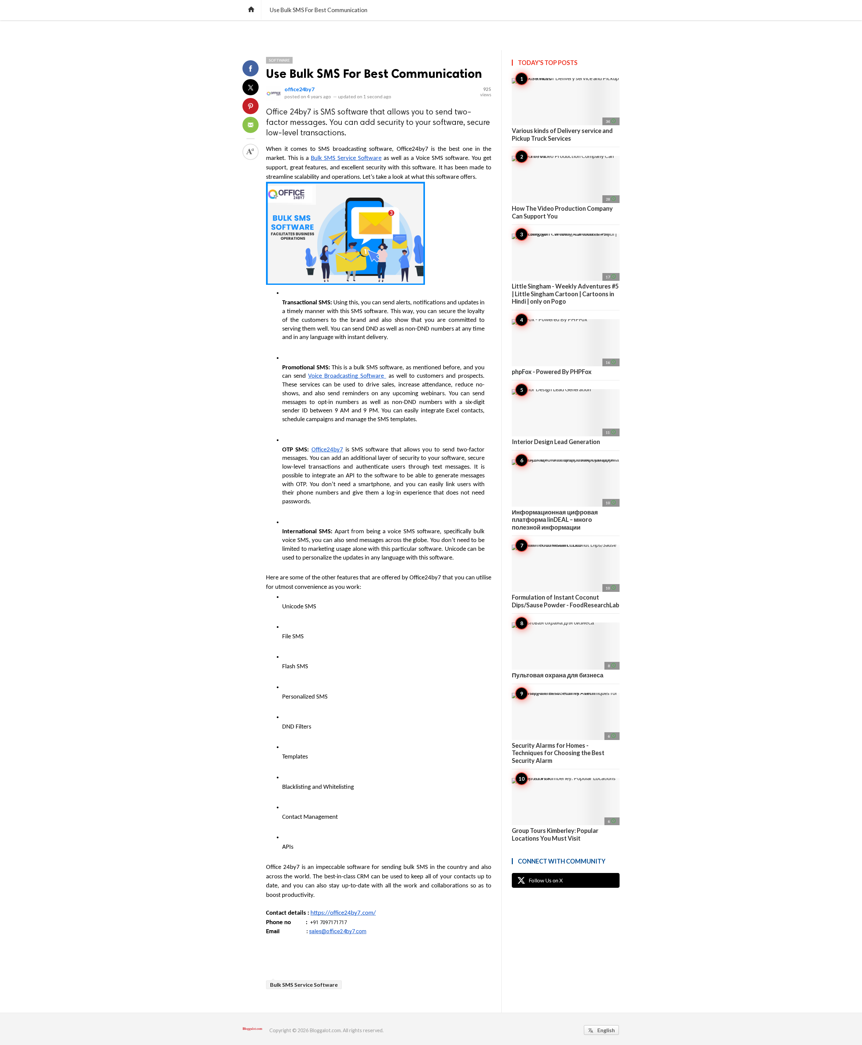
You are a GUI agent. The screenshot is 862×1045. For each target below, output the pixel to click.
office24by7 (299, 89)
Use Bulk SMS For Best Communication (374, 73)
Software (279, 60)
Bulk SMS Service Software (304, 984)
